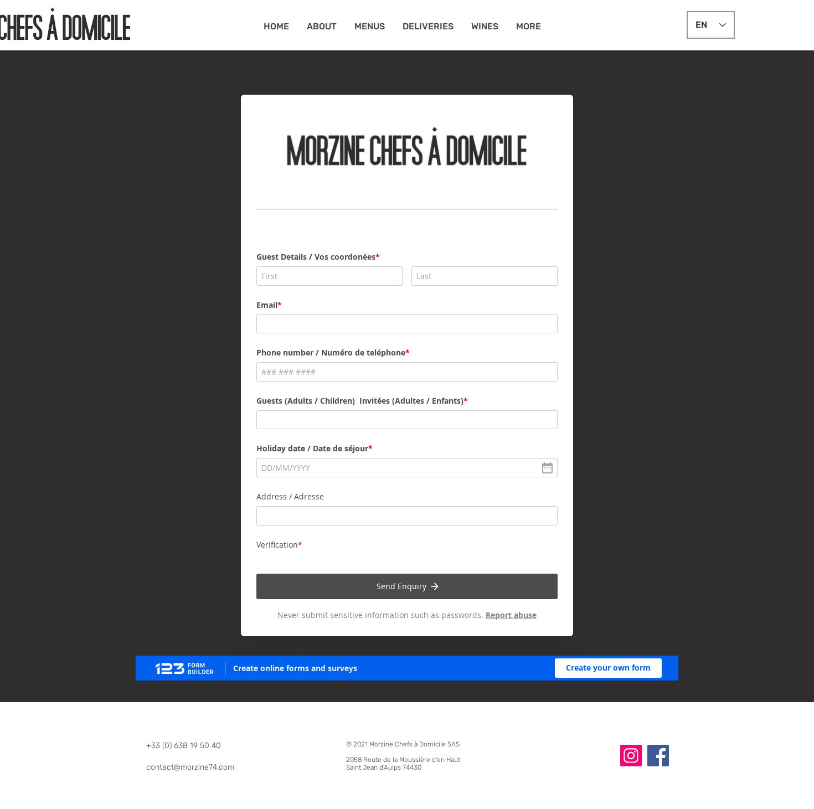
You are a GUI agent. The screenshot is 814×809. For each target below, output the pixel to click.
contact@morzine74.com (190, 767)
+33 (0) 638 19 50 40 (183, 745)
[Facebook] (658, 755)
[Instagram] (631, 755)
